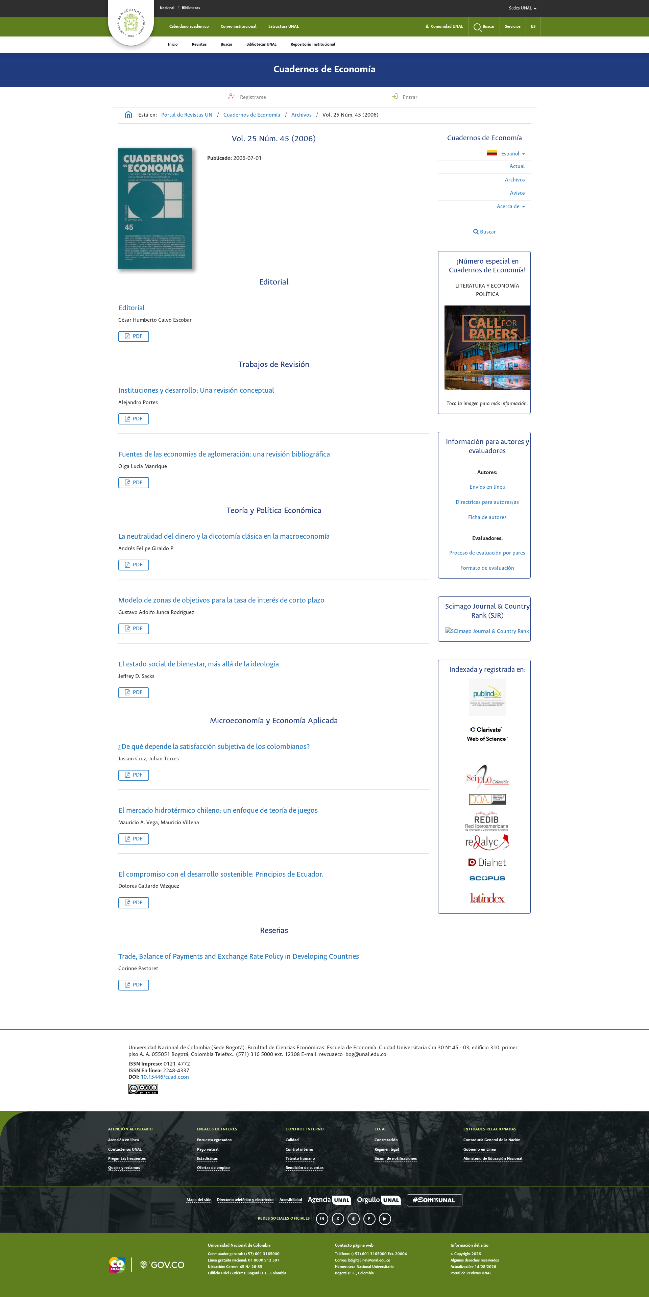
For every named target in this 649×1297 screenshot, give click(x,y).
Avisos (517, 193)
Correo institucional (239, 26)
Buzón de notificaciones (396, 1158)
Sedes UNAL (520, 8)
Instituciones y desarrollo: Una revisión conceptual (196, 391)
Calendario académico (189, 26)
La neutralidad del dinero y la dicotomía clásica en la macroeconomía (224, 537)
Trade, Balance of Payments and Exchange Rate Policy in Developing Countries (238, 957)
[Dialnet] (487, 862)
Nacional (167, 8)
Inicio (173, 44)
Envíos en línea (487, 487)
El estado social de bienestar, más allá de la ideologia (198, 664)
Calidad (292, 1140)
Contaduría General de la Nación (492, 1140)
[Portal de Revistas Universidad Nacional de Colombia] (128, 116)
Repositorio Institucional (313, 44)
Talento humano (300, 1158)
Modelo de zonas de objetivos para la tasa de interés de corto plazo (221, 601)
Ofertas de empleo (213, 1168)
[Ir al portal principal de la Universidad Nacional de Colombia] (131, 23)
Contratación (386, 1140)
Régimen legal (387, 1149)
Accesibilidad (291, 1200)
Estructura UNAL (283, 26)
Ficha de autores (487, 517)
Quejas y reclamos (124, 1168)
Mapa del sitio (199, 1200)
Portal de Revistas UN (187, 115)
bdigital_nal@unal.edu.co (369, 1260)
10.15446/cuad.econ (165, 1077)
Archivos (301, 115)
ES (533, 26)
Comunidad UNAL (444, 26)
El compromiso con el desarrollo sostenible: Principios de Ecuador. (220, 875)
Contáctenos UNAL (125, 1149)
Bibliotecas (191, 8)
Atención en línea (123, 1140)
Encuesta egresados (214, 1140)
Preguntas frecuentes (127, 1158)
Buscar (226, 44)
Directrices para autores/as (487, 502)
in (322, 1219)
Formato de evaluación (487, 568)
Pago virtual (207, 1149)
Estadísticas (207, 1158)
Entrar (409, 97)
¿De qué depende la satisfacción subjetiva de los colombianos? (214, 747)
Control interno (299, 1149)
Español (510, 154)
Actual (517, 166)
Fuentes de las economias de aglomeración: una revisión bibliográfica (224, 455)
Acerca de (509, 207)
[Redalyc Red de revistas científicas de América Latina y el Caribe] (487, 841)
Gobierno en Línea (479, 1149)
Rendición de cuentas (304, 1168)
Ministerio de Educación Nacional (492, 1158)
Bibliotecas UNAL (261, 44)
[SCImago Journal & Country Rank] (487, 631)
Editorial (131, 308)
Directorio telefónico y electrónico (245, 1200)
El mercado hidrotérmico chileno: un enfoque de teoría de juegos (218, 811)
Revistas (199, 44)
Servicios (513, 26)
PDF (137, 336)
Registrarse (252, 97)
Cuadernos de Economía (324, 69)
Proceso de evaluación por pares (487, 553)
